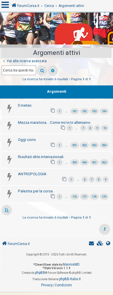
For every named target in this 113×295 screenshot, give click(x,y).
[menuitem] (100, 244)
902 (84, 145)
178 (94, 197)
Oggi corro (27, 139)
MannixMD (71, 264)
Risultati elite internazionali (40, 157)
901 (74, 145)
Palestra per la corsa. (36, 191)
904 (104, 145)
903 (94, 145)
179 (104, 197)
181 (74, 111)
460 (84, 162)
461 (94, 162)
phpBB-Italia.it (70, 279)
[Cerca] (42, 70)
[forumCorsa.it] (56, 30)
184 (104, 111)
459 (74, 162)
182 (84, 111)
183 (94, 111)
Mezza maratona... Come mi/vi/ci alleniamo (54, 122)
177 (84, 197)
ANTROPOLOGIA (32, 174)
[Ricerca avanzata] (53, 70)
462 (104, 162)
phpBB (40, 273)
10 (104, 128)
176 (74, 197)
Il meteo (25, 105)
